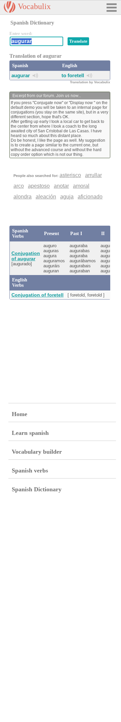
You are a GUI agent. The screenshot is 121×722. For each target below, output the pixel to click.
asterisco (70, 175)
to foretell (73, 75)
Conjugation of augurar (25, 256)
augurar (20, 75)
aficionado (90, 196)
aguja (67, 196)
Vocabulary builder (37, 451)
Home (19, 414)
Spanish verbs (30, 470)
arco (18, 186)
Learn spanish (30, 433)
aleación (46, 196)
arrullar (93, 175)
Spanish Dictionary (37, 489)
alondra (22, 196)
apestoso (39, 186)
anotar (61, 186)
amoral (81, 186)
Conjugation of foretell (37, 295)
